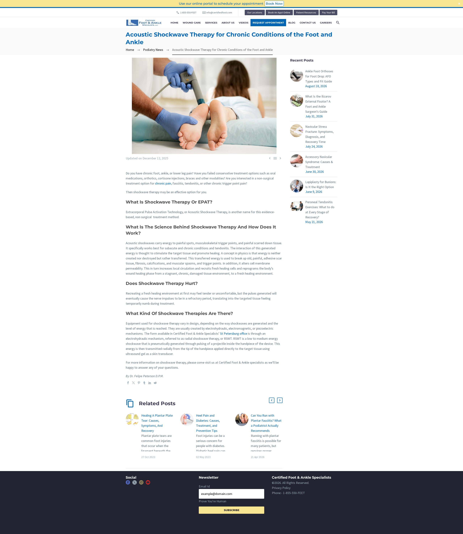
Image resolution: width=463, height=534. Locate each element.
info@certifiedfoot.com (219, 12)
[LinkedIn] (149, 382)
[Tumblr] (144, 382)
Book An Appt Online (279, 12)
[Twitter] (133, 382)
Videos (243, 22)
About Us (228, 22)
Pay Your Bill (328, 12)
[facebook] (128, 483)
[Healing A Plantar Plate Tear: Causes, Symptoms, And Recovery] (133, 436)
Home (174, 22)
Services (211, 22)
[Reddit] (155, 382)
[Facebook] (128, 382)
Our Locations (254, 12)
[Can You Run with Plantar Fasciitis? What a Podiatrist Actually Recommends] (243, 436)
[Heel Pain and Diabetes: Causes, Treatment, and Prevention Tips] (188, 436)
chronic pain (163, 183)
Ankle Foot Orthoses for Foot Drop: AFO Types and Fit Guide (319, 76)
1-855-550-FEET (188, 12)
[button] (271, 400)
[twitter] (134, 483)
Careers (326, 22)
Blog (291, 22)
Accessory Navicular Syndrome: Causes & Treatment (319, 162)
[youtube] (148, 483)
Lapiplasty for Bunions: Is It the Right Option (320, 184)
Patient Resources (306, 12)
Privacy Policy (281, 488)
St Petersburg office (233, 333)
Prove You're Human (212, 501)
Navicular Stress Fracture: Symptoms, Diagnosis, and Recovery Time (319, 134)
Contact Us (308, 22)
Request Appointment (268, 22)
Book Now (274, 4)
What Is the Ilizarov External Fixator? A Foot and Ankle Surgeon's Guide (318, 104)
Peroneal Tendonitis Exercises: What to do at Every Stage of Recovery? (319, 209)
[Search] (337, 22)
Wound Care (192, 22)
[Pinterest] (138, 382)
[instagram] (141, 483)
